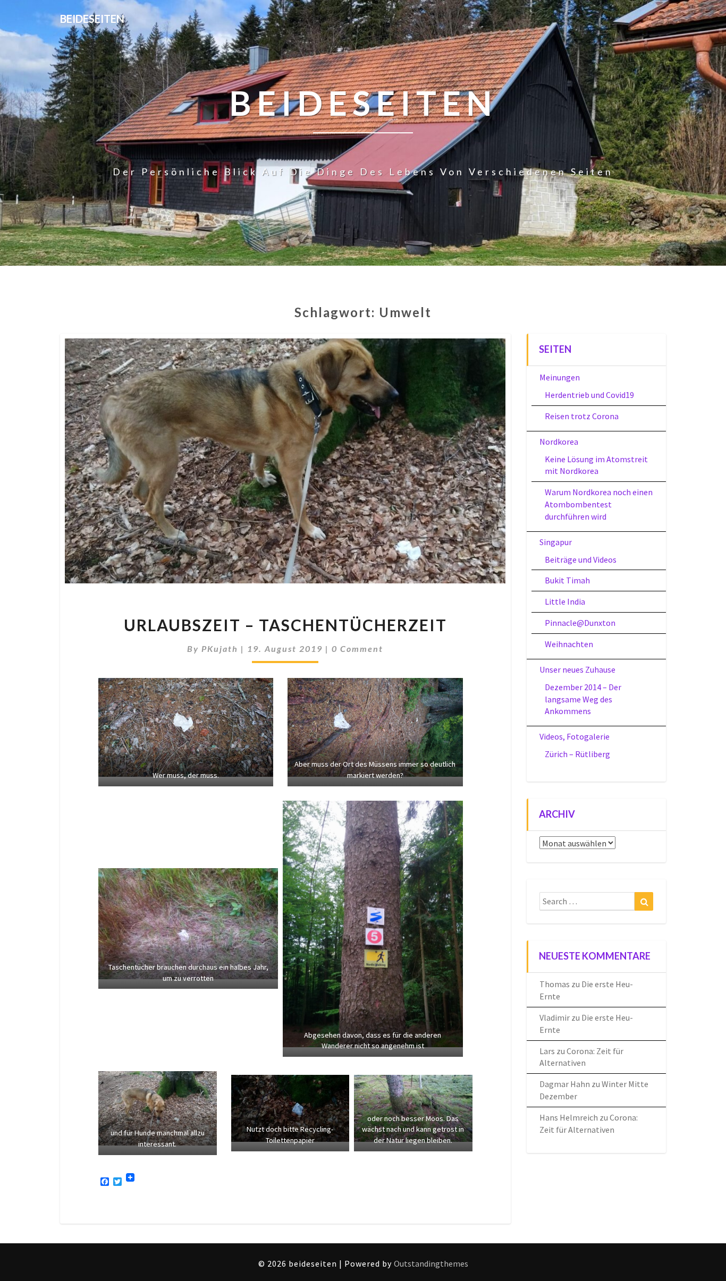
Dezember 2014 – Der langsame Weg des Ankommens (583, 699)
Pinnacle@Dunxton (580, 622)
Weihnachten (569, 644)
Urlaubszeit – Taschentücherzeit (285, 624)
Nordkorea (558, 441)
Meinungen (559, 377)
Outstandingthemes (431, 1263)
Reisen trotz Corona (582, 416)
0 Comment (357, 648)
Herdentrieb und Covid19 (589, 394)
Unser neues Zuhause (577, 669)
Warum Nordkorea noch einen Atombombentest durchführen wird (599, 504)
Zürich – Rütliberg (577, 754)
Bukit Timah (567, 580)
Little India (565, 601)
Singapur (555, 542)
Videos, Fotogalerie (574, 736)
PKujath (219, 648)
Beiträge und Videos (581, 559)
